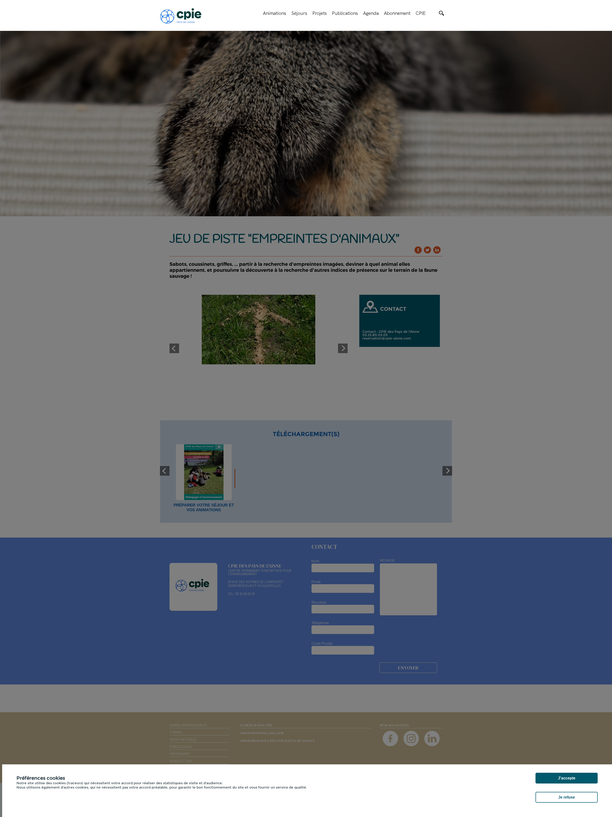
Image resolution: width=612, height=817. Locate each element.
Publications (345, 13)
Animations (274, 13)
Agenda (371, 13)
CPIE (421, 13)
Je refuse (566, 797)
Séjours (299, 13)
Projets (319, 13)
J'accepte (566, 778)
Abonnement (397, 13)
